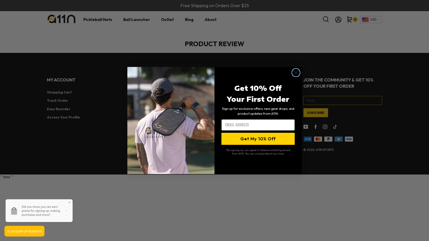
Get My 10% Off (258, 138)
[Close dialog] (296, 73)
